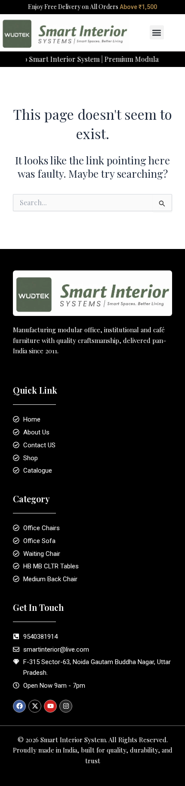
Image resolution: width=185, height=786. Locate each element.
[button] (157, 32)
